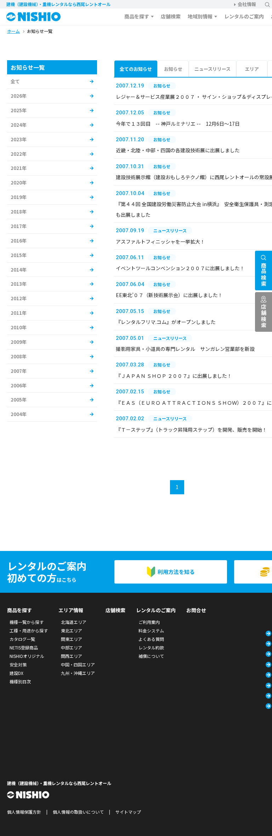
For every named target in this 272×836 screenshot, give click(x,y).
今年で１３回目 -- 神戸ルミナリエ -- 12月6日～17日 (178, 123)
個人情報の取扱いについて (78, 812)
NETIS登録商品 (24, 647)
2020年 (19, 182)
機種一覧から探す (27, 622)
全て (15, 81)
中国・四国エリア (78, 664)
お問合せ (196, 610)
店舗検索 (171, 16)
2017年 (19, 226)
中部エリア (71, 647)
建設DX (16, 673)
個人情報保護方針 (24, 812)
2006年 (19, 385)
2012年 (19, 298)
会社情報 (247, 4)
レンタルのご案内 (244, 16)
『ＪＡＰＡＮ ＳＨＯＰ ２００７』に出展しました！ (174, 375)
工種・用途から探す (29, 630)
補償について (151, 656)
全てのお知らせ (136, 69)
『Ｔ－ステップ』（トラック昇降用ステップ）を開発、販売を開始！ (191, 429)
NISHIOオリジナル (27, 656)
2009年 (19, 342)
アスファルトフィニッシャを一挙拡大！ (160, 241)
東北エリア (71, 630)
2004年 (19, 414)
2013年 (19, 283)
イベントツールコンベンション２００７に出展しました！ (180, 268)
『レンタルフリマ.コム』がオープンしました (166, 321)
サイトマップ (128, 812)
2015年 (19, 255)
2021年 (19, 168)
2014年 (19, 269)
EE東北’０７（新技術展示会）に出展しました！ (169, 294)
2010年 (19, 327)
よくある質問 (151, 639)
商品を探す (136, 16)
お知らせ (173, 69)
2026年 (19, 95)
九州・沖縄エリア (78, 673)
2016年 (19, 240)
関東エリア (71, 639)
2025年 (19, 110)
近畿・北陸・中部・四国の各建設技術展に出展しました (178, 150)
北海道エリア (73, 622)
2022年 (19, 153)
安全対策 (18, 664)
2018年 (19, 211)
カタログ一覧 (22, 639)
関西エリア (71, 656)
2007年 (19, 371)
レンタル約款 (151, 647)
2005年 (19, 399)
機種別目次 (20, 681)
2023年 (19, 139)
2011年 (19, 312)
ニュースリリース (212, 69)
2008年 (19, 356)
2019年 (19, 197)
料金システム (151, 630)
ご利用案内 (149, 622)
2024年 (19, 124)
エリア (252, 69)
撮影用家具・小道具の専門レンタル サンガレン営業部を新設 (185, 348)
